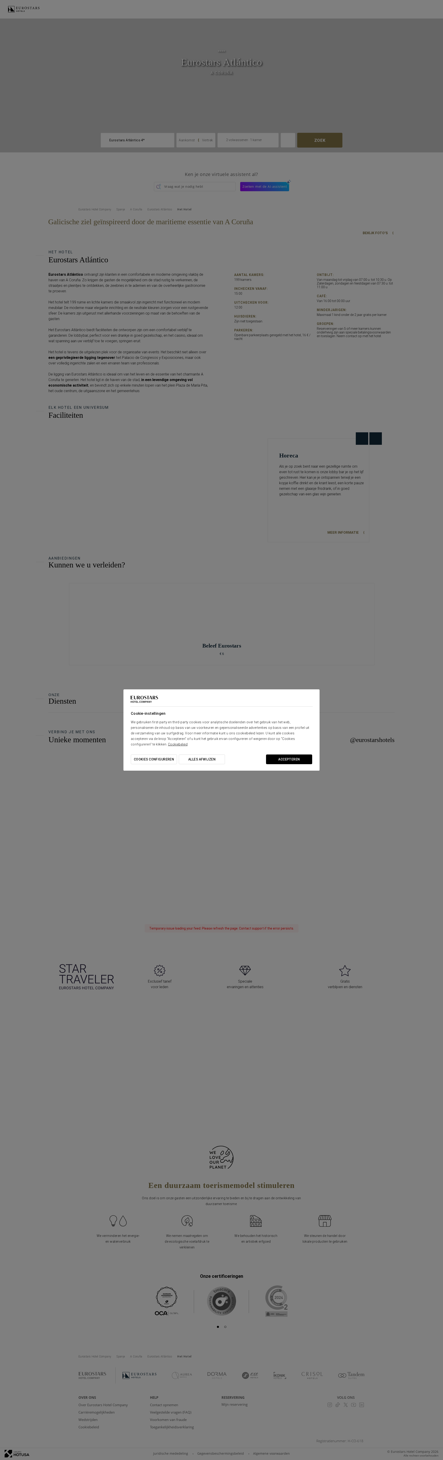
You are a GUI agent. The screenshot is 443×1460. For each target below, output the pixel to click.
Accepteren (289, 759)
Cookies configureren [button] (154, 759)
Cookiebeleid (178, 744)
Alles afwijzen (202, 759)
